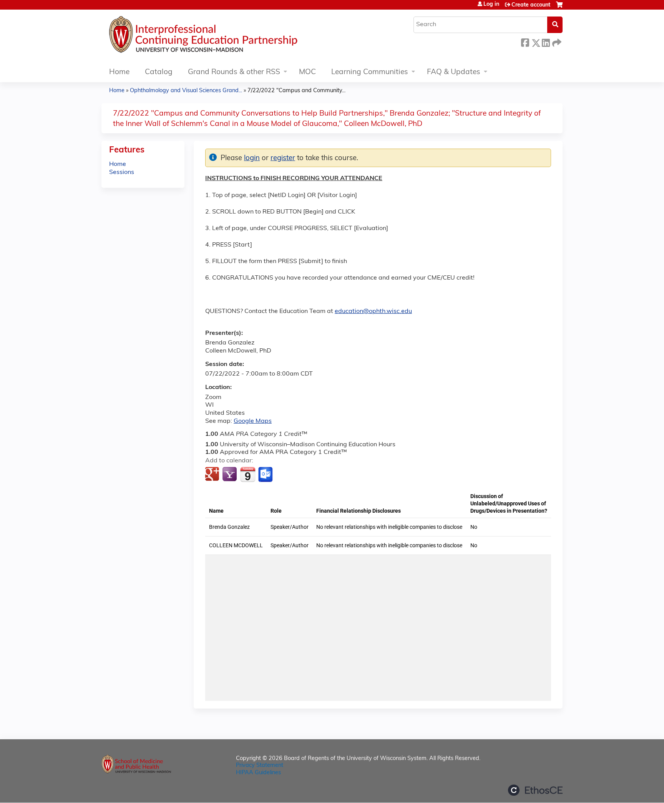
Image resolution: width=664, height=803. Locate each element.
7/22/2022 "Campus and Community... (296, 91)
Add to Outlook (266, 474)
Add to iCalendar (248, 474)
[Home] (226, 36)
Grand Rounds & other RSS (234, 72)
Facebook (525, 41)
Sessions (121, 172)
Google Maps (253, 421)
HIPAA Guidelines (258, 773)
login (252, 158)
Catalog (159, 72)
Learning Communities (369, 72)
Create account (530, 5)
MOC (307, 72)
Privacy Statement (259, 765)
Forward (556, 41)
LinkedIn (545, 41)
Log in (491, 4)
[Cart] (559, 8)
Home (119, 72)
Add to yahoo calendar (230, 474)
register (283, 158)
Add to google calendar (213, 474)
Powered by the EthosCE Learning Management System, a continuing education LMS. (535, 790)
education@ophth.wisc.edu (373, 311)
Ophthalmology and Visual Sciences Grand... (186, 91)
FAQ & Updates (453, 72)
